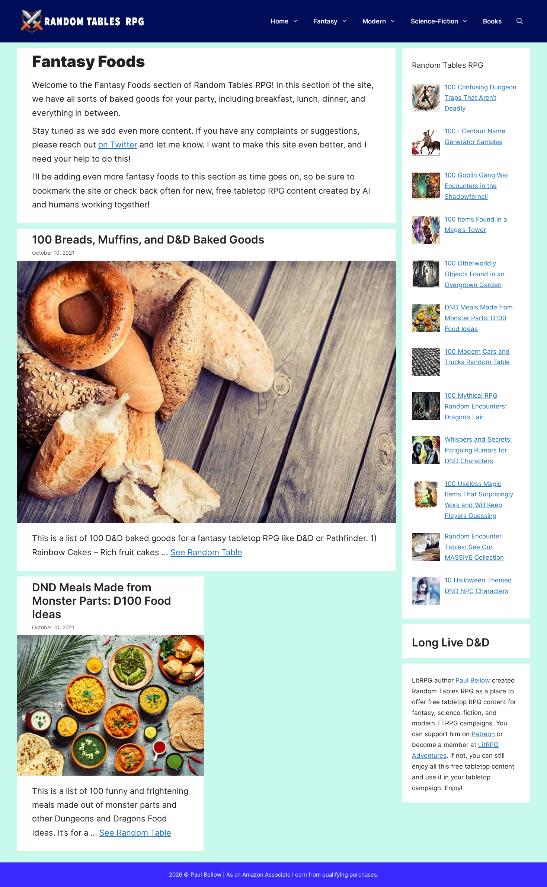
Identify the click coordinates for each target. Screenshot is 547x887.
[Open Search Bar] (519, 21)
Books (492, 21)
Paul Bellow (472, 680)
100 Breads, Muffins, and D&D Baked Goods (148, 239)
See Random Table (206, 552)
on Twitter (117, 144)
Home (279, 21)
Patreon (483, 734)
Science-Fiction (434, 21)
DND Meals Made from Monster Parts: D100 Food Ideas (101, 601)
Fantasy (325, 21)
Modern (374, 21)
